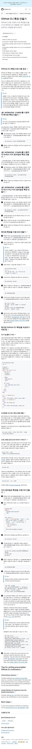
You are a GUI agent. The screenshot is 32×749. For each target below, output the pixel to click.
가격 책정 (3, 743)
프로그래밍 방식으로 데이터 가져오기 (13, 440)
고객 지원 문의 (6, 732)
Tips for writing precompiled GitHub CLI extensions (13, 668)
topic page (15, 658)
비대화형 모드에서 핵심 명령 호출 (12, 413)
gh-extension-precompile (20, 678)
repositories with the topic (17, 707)
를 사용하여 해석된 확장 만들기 (15, 113)
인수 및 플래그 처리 (7, 334)
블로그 (16, 743)
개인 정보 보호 (21, 741)
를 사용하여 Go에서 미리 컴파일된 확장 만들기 (15, 154)
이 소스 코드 (11, 616)
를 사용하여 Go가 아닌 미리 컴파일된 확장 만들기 (15, 189)
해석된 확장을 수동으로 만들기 (13, 232)
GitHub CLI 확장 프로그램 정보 (13, 69)
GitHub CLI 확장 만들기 (25, 13)
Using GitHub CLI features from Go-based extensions (14, 691)
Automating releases (8, 675)
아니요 (11, 720)
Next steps (5, 702)
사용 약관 (14, 741)
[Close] (28, 2)
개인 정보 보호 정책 (5, 723)
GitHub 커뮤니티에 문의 (8, 730)
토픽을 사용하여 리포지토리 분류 (19, 320)
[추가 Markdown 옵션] (14, 33)
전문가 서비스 (10, 743)
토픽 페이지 (19, 317)
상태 (27, 741)
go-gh (11, 695)
